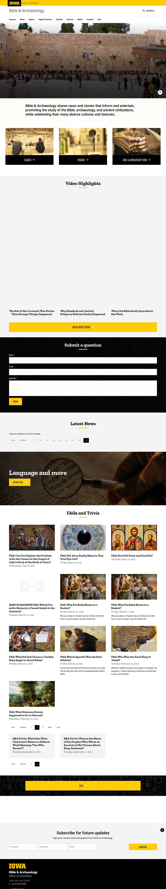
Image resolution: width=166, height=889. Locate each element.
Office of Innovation (30, 3)
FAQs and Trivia (83, 513)
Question (12, 378)
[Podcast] (83, 141)
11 (34, 440)
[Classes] (29, 141)
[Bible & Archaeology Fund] (136, 141)
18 (80, 440)
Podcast (81, 159)
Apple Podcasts (45, 19)
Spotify (59, 19)
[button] (148, 11)
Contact (90, 19)
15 (61, 440)
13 (47, 440)
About (80, 19)
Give (99, 19)
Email (11, 367)
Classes (12, 19)
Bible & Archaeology (26, 11)
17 (74, 440)
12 (41, 440)
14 (54, 440)
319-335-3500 (19, 884)
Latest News (83, 423)
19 (87, 441)
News (22, 19)
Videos (32, 19)
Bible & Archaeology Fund (135, 159)
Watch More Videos (81, 327)
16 (67, 440)
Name (11, 355)
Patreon (69, 19)
